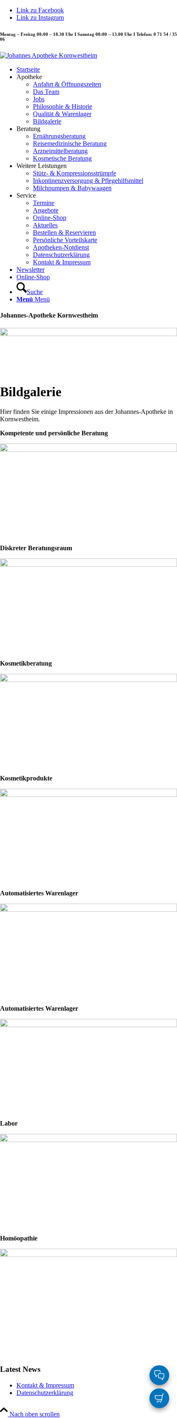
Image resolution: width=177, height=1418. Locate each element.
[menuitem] (96, 69)
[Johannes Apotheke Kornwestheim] (48, 55)
